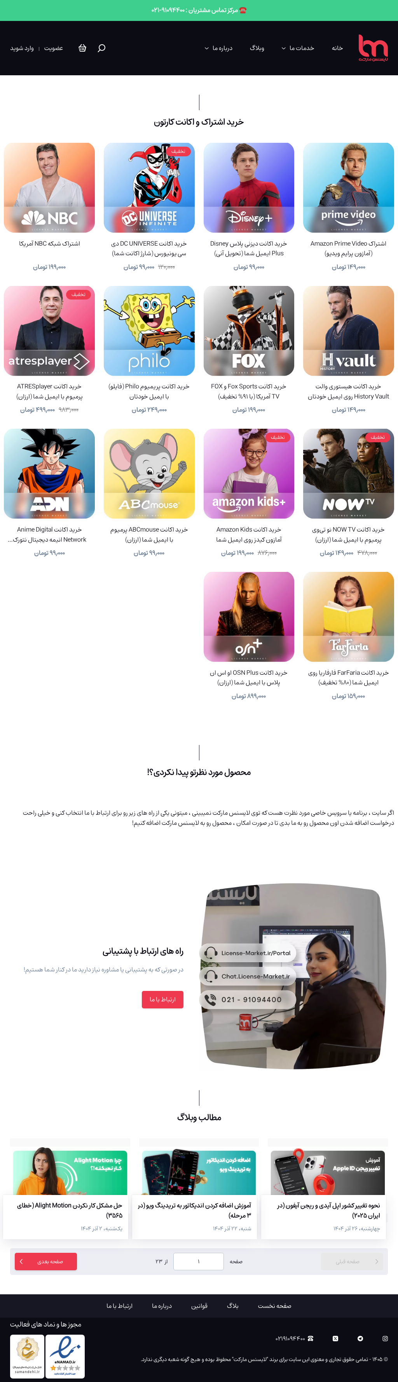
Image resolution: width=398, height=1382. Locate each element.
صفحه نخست (275, 1306)
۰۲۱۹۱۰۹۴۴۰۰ (290, 1339)
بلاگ (233, 1306)
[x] (335, 1338)
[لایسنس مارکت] (373, 48)
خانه (337, 48)
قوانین (199, 1306)
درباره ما (222, 48)
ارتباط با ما (163, 999)
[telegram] (360, 1338)
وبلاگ (257, 48)
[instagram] (385, 1338)
